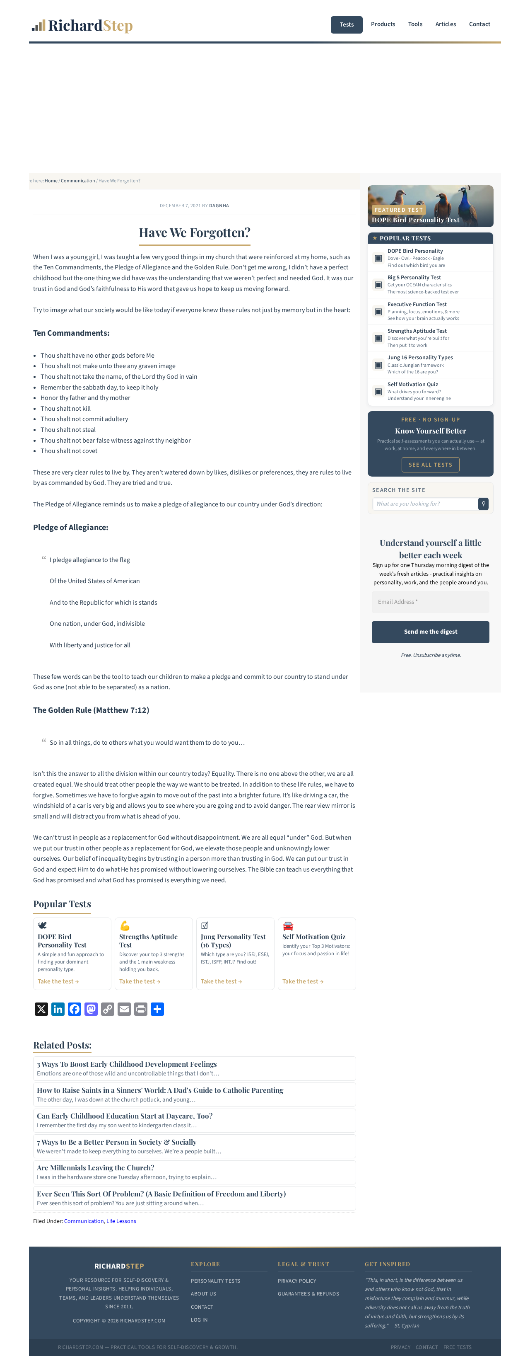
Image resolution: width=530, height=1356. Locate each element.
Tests (347, 24)
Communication (84, 1221)
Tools (415, 24)
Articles (446, 24)
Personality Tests (216, 1281)
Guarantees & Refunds (308, 1294)
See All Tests (431, 465)
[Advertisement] (265, 111)
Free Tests (457, 1347)
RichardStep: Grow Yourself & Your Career (83, 20)
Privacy (401, 1347)
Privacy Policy (297, 1281)
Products (383, 24)
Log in (199, 1320)
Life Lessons (121, 1221)
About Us (203, 1294)
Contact (479, 24)
